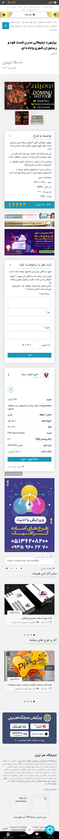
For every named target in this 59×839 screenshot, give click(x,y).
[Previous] (10, 95)
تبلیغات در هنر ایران (13, 473)
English (13, 2)
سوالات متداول (23, 7)
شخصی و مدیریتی (29, 622)
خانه (55, 22)
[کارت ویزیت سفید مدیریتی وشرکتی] (29, 600)
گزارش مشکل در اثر (15, 466)
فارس (52, 53)
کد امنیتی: (45, 345)
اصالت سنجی (11, 7)
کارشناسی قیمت (31, 9)
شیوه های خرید (47, 7)
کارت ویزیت (16, 622)
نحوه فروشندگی (35, 7)
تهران (48, 668)
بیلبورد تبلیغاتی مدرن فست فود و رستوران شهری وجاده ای (32, 45)
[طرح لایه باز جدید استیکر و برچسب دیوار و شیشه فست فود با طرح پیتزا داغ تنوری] (29, 666)
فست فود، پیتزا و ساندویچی (31, 405)
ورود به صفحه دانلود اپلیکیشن (31, 740)
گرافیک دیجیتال (45, 22)
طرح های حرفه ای (29, 22)
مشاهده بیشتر (51, 789)
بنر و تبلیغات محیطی (13, 407)
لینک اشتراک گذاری (42, 556)
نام (48, 312)
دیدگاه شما (44, 293)
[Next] (49, 95)
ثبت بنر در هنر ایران (13, 216)
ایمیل (47, 327)
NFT (23, 10)
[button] (29, 136)
